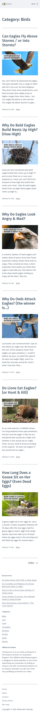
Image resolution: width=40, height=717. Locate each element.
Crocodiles (6, 627)
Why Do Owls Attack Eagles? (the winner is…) (19, 303)
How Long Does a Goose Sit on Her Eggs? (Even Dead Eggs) (16, 479)
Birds (18, 109)
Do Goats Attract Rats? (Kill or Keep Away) (19, 580)
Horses (5, 641)
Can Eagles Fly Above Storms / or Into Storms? (19, 40)
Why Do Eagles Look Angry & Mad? (18, 216)
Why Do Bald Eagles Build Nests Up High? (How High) (20, 129)
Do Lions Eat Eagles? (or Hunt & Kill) (19, 390)
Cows (4, 623)
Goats (4, 638)
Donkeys (5, 631)
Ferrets (5, 634)
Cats (4, 620)
